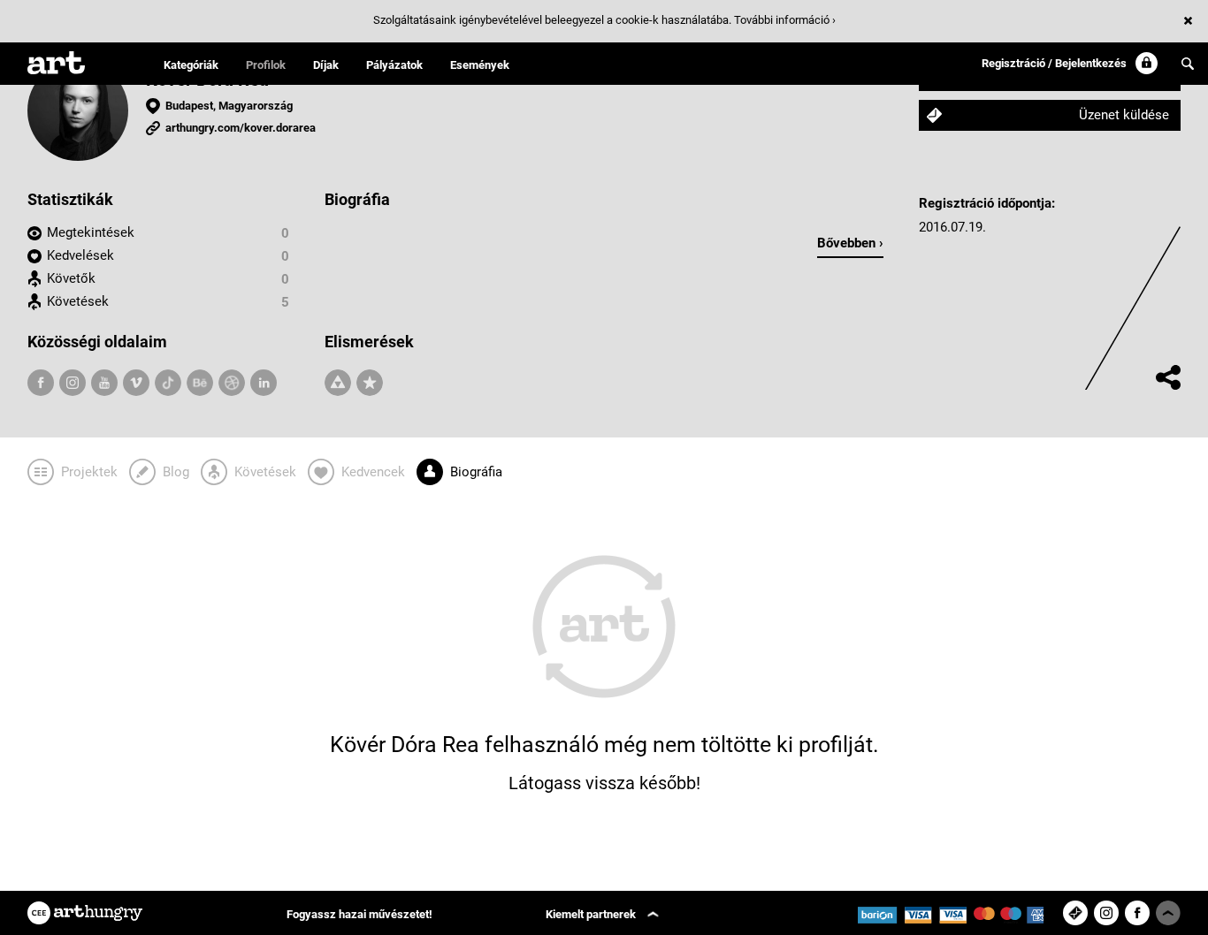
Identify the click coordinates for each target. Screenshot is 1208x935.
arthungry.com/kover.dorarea (240, 127)
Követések (78, 301)
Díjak (326, 65)
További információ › (785, 20)
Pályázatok (394, 65)
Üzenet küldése (1124, 115)
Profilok (266, 65)
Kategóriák (191, 65)
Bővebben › (850, 243)
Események (479, 65)
